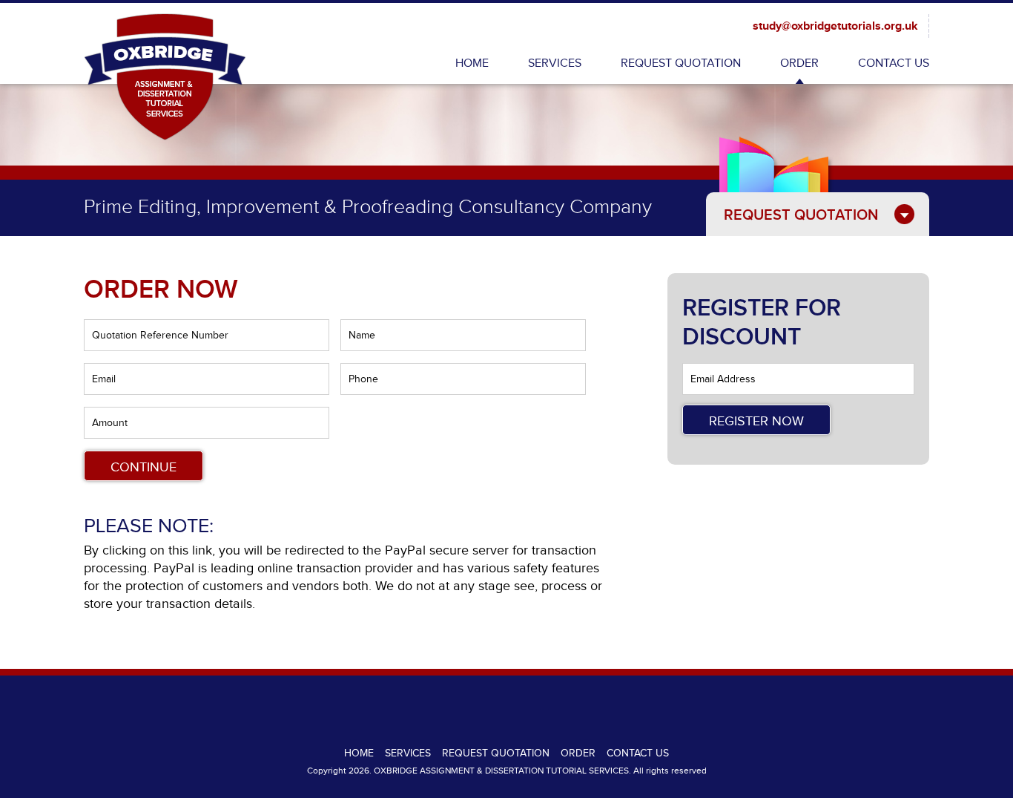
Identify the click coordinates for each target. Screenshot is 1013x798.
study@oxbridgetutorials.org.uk (835, 26)
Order (799, 63)
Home (472, 63)
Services (554, 63)
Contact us (893, 63)
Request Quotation (681, 63)
